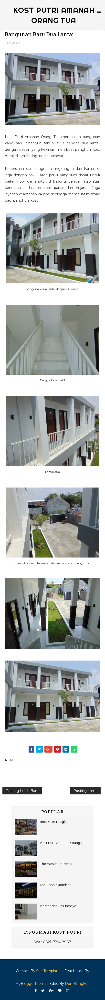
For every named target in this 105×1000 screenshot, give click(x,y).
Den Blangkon (77, 983)
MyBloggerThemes (31, 983)
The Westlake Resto (56, 864)
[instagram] (67, 990)
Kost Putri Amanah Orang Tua (63, 843)
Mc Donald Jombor (55, 885)
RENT (16, 43)
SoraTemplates (48, 971)
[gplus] (51, 990)
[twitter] (43, 990)
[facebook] (35, 990)
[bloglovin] (60, 990)
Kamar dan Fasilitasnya (58, 906)
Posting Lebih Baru (22, 791)
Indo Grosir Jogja (53, 822)
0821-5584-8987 (57, 942)
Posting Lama (85, 791)
